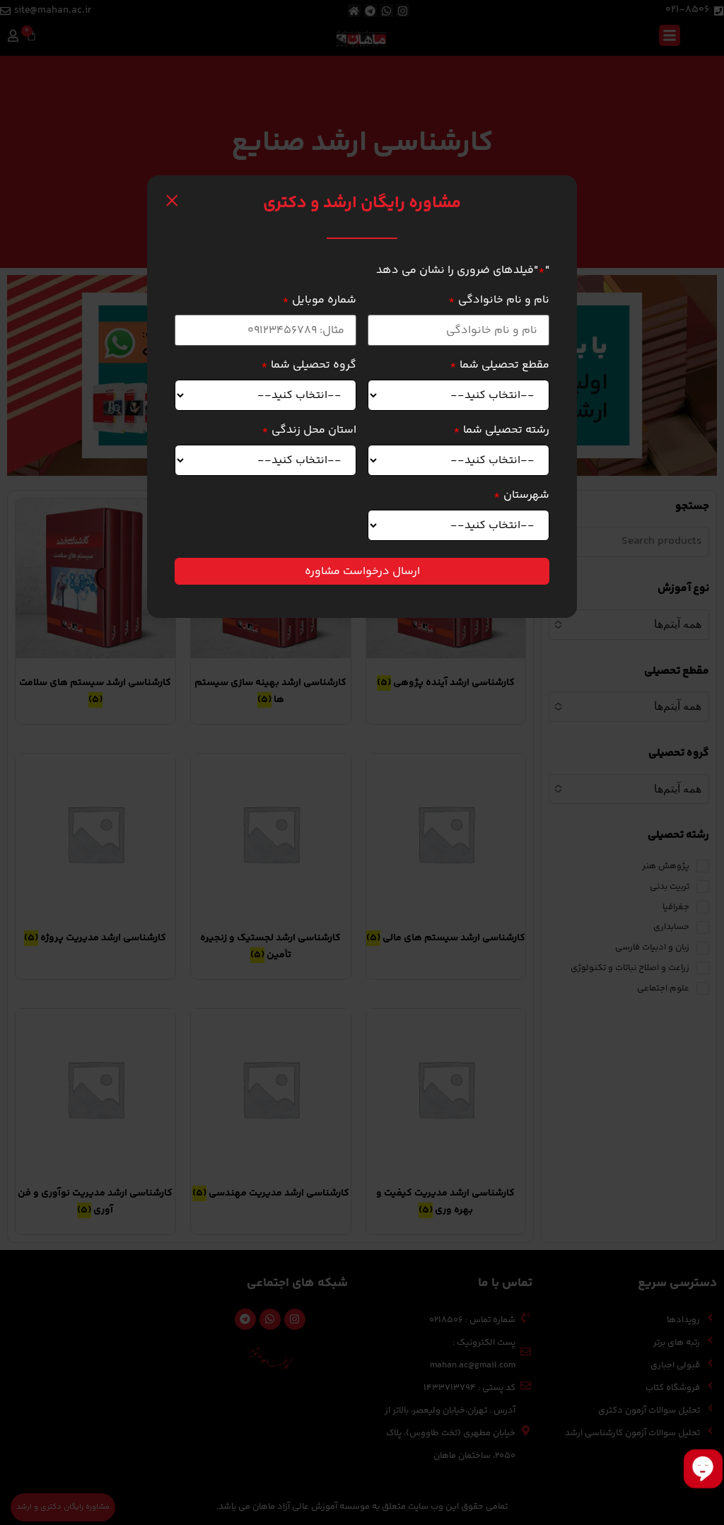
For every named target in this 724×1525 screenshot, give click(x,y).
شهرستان (521, 495)
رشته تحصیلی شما (501, 430)
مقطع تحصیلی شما (499, 365)
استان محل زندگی (309, 430)
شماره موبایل (319, 300)
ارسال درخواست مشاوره (362, 571)
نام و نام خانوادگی (498, 300)
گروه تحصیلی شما (308, 365)
